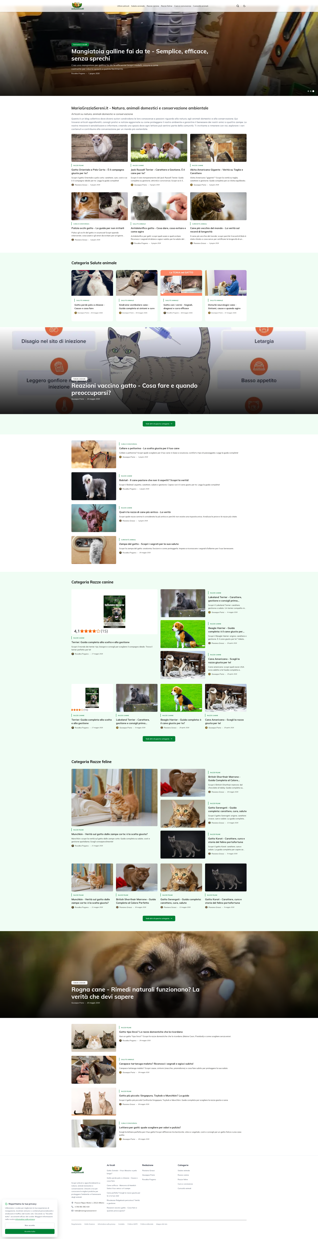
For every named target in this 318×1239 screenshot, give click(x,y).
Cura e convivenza (182, 6)
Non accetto (30, 1225)
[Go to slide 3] (313, 91)
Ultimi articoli (123, 6)
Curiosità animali (200, 6)
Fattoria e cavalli (80, 44)
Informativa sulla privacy (106, 1224)
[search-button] (237, 6)
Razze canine (153, 6)
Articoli (111, 1165)
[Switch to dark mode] (244, 6)
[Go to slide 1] (308, 91)
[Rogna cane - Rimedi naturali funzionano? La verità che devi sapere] (159, 974)
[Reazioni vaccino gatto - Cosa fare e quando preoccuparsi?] (159, 370)
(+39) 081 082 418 (82, 1207)
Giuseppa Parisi (77, 399)
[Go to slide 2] (311, 91)
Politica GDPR (133, 1224)
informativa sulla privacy (25, 1219)
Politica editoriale (146, 1224)
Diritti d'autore (89, 1224)
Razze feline (166, 6)
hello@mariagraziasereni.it (85, 1211)
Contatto (121, 1224)
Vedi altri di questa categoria (157, 424)
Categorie (183, 1165)
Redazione (147, 1165)
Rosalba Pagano (78, 73)
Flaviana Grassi (148, 1170)
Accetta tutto (29, 1231)
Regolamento (76, 1224)
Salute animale (138, 6)
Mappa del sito (161, 1224)
